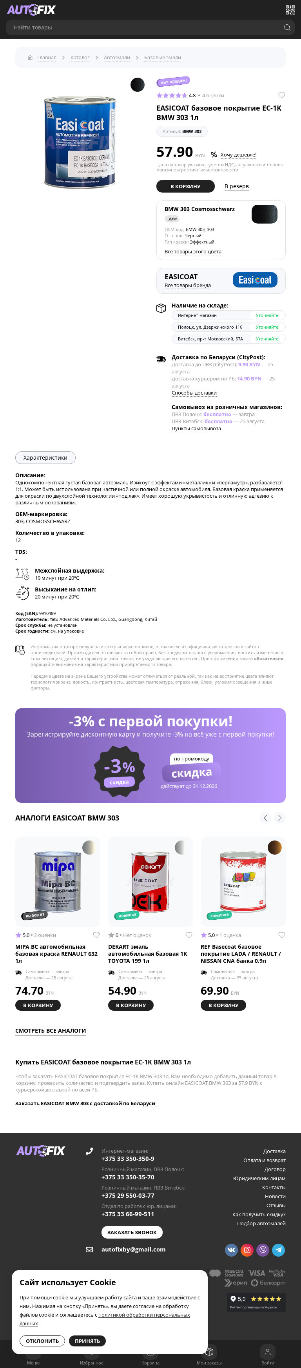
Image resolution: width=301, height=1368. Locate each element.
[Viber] (262, 1250)
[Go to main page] (31, 10)
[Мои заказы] (209, 1352)
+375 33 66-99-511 (128, 1214)
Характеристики (45, 457)
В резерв (237, 186)
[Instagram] (247, 1250)
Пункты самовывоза (196, 428)
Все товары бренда (188, 285)
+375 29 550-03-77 (128, 1195)
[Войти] (268, 1352)
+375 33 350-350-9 (128, 1158)
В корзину (185, 186)
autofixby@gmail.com (134, 1249)
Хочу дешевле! (238, 154)
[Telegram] (278, 1250)
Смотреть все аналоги (50, 1030)
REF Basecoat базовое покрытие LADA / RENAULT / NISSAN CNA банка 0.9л (241, 953)
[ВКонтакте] (231, 1250)
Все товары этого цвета (193, 251)
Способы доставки (194, 392)
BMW (172, 219)
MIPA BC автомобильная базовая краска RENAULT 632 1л (56, 953)
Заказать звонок (132, 1232)
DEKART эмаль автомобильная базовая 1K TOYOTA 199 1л (147, 953)
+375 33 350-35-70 (128, 1177)
